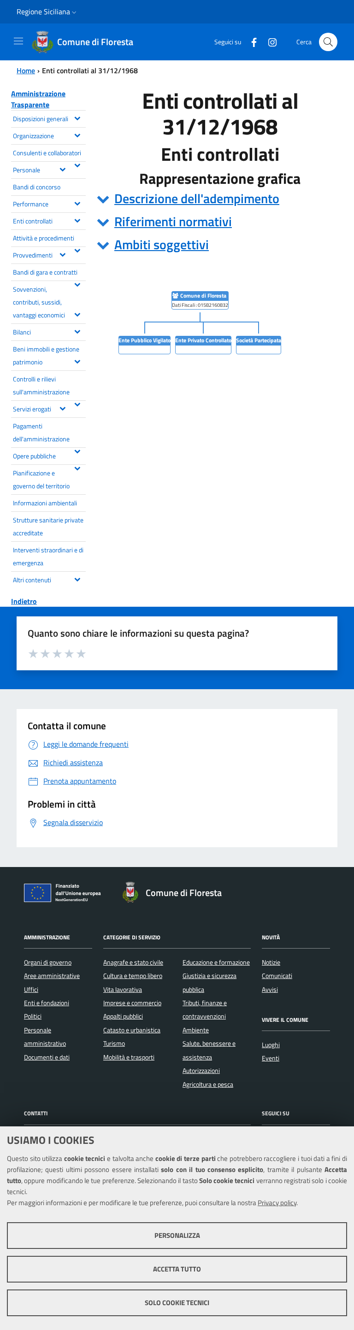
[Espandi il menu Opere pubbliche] (77, 467)
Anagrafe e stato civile (133, 962)
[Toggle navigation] (18, 41)
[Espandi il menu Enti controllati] (77, 219)
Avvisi (270, 989)
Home (26, 70)
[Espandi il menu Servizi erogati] (62, 407)
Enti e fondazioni (46, 1003)
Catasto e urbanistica (131, 1030)
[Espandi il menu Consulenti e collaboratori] (77, 164)
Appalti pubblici (123, 1016)
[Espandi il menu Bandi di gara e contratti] (77, 283)
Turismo (114, 1043)
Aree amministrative (52, 976)
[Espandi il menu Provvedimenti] (62, 253)
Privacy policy (277, 1202)
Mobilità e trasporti (128, 1057)
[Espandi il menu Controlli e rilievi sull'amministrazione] (77, 403)
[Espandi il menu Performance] (77, 202)
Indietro (24, 601)
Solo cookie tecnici (177, 1302)
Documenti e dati (47, 1057)
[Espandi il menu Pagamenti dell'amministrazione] (77, 450)
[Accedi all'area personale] (333, 9)
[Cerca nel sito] (328, 42)
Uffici (31, 989)
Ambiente (196, 1030)
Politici (32, 1016)
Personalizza (177, 1235)
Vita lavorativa (122, 989)
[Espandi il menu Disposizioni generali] (77, 117)
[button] (74, 12)
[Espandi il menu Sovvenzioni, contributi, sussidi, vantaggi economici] (77, 313)
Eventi (270, 1058)
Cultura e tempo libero (132, 976)
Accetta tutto (177, 1269)
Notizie (271, 962)
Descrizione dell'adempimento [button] (196, 198)
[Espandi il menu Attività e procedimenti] (77, 249)
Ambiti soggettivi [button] (161, 244)
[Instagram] (269, 41)
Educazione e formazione (216, 962)
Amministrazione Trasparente (38, 99)
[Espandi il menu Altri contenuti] (77, 578)
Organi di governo (47, 962)
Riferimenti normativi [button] (173, 221)
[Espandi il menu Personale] (62, 168)
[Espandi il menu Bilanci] (77, 330)
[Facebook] (250, 41)
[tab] (220, 198)
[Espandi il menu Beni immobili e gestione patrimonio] (77, 360)
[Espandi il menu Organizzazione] (77, 134)
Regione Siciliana (43, 11)
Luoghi (271, 1045)
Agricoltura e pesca (208, 1084)
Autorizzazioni (201, 1071)
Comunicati (277, 976)
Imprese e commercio (132, 1003)
